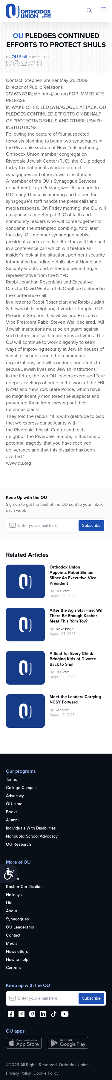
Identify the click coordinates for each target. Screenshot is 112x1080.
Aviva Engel (65, 629)
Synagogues (17, 919)
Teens (11, 780)
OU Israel (14, 804)
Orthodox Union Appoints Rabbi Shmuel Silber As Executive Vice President (73, 575)
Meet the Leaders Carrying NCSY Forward (75, 699)
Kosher (12, 879)
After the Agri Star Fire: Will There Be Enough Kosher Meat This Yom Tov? (77, 616)
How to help (17, 960)
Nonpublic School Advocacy (32, 836)
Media (11, 943)
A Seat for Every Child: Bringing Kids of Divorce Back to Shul (73, 659)
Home (11, 871)
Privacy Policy (18, 1073)
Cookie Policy (46, 1073)
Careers (13, 968)
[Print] (39, 63)
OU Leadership (20, 927)
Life (9, 903)
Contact (13, 935)
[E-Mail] (24, 63)
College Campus (21, 788)
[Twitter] (9, 63)
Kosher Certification (24, 887)
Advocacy (15, 796)
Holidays (14, 895)
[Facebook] (16, 63)
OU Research (18, 845)
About (11, 911)
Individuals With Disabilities (31, 828)
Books (12, 812)
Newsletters (17, 952)
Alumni (12, 820)
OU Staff (19, 57)
